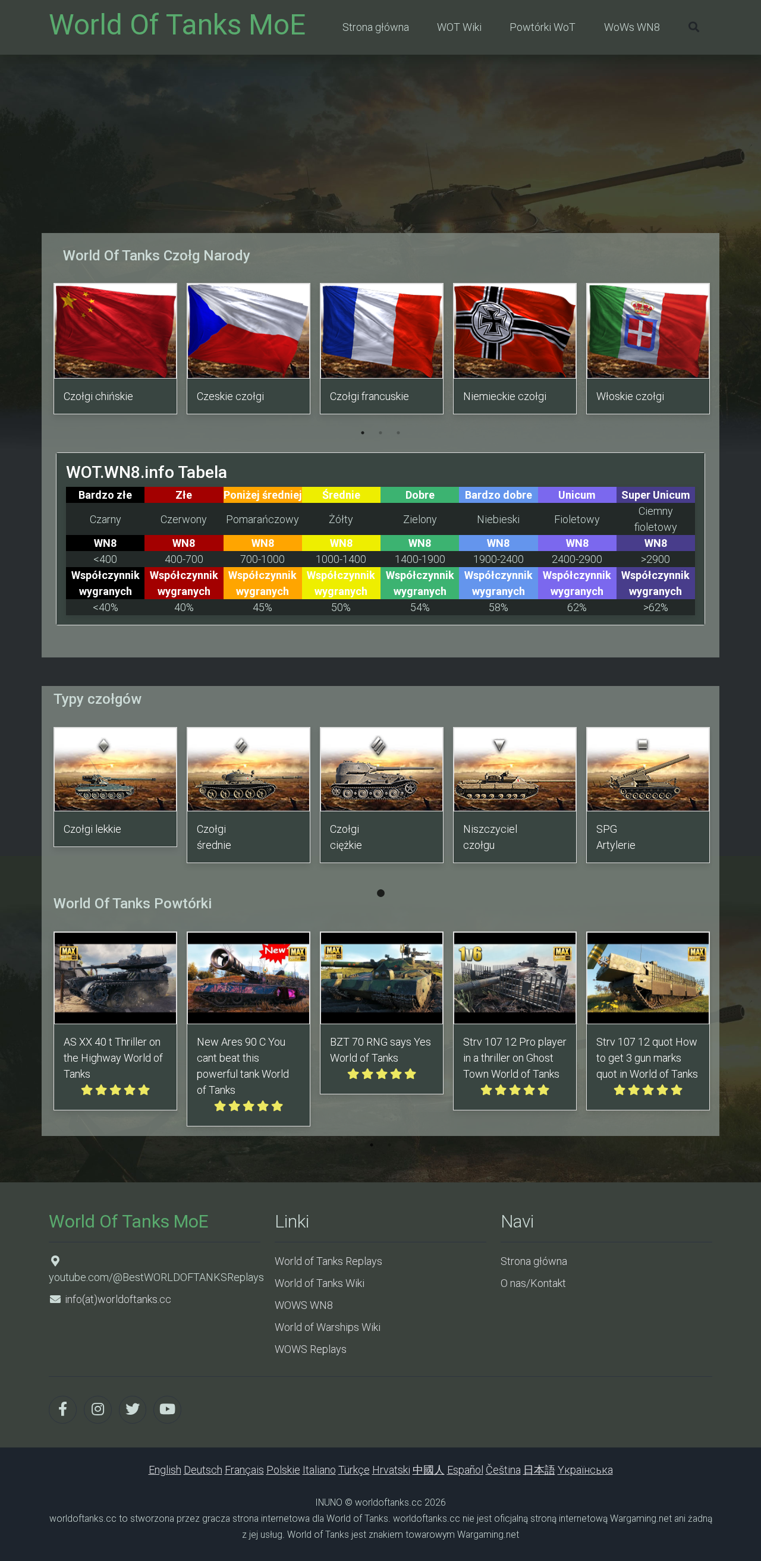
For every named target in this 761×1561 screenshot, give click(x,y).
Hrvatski (391, 1470)
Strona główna (375, 27)
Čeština (503, 1470)
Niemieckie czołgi (504, 396)
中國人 (429, 1470)
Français (244, 1470)
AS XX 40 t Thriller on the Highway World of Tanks (113, 1058)
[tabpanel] (115, 350)
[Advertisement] (380, 144)
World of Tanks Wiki (319, 1283)
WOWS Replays (311, 1349)
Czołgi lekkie (92, 829)
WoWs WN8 (632, 27)
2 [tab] (380, 433)
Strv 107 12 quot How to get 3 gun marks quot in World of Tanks (647, 1058)
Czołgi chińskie (98, 396)
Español (465, 1470)
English (165, 1470)
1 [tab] (363, 433)
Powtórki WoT (543, 27)
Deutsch (203, 1470)
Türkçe (354, 1470)
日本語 (539, 1470)
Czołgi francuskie (369, 396)
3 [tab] (398, 433)
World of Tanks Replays (328, 1261)
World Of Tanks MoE (177, 25)
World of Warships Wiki (327, 1327)
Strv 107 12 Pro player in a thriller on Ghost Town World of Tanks (515, 1058)
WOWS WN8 (304, 1305)
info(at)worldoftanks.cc (118, 1299)
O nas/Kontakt (533, 1283)
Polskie (283, 1470)
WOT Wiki (459, 27)
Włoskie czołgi (630, 396)
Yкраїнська (585, 1470)
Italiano (319, 1470)
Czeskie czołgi (230, 396)
